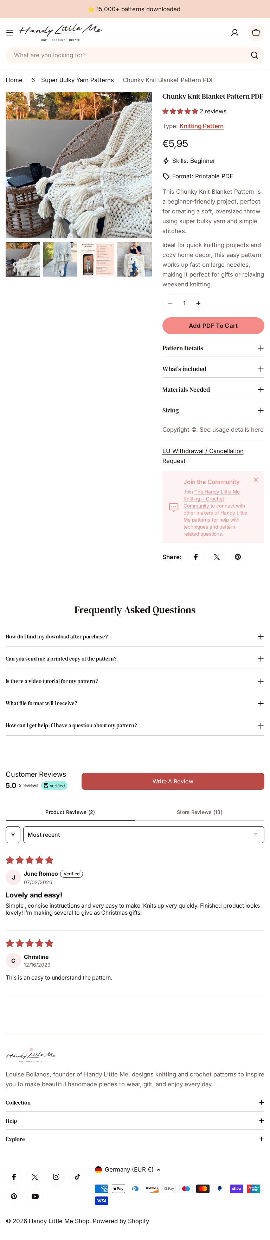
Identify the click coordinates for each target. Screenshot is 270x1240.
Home (14, 80)
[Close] (256, 479)
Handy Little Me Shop (59, 1221)
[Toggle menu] (10, 32)
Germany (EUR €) (129, 1169)
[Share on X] (216, 557)
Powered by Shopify (121, 1221)
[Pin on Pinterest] (238, 557)
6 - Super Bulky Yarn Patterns (72, 80)
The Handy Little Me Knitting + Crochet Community (212, 499)
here (257, 429)
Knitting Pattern (202, 126)
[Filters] (13, 834)
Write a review (173, 781)
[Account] (235, 32)
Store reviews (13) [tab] (200, 812)
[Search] (254, 55)
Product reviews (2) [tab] (70, 812)
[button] (181, 111)
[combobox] (135, 55)
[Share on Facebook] (195, 557)
